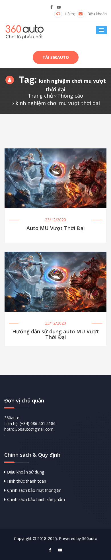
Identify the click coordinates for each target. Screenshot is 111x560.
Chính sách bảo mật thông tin (34, 490)
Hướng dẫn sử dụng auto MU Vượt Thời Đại (55, 334)
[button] (101, 30)
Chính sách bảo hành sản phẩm (36, 499)
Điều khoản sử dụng (25, 472)
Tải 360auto (55, 57)
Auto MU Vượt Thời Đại (55, 228)
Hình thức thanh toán (26, 481)
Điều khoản (97, 13)
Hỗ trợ (70, 13)
